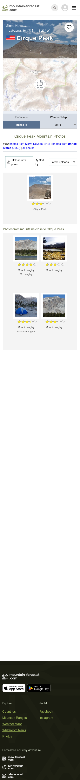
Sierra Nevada (16, 25)
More (58, 125)
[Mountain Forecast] (20, 8)
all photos (28, 148)
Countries (9, 711)
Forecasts (21, 117)
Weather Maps (12, 724)
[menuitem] (21, 117)
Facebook (46, 711)
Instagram (46, 717)
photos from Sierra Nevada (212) (30, 144)
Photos (7, 736)
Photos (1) (21, 125)
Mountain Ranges (14, 717)
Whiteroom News (14, 730)
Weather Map (58, 117)
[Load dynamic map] (40, 84)
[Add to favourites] (69, 27)
